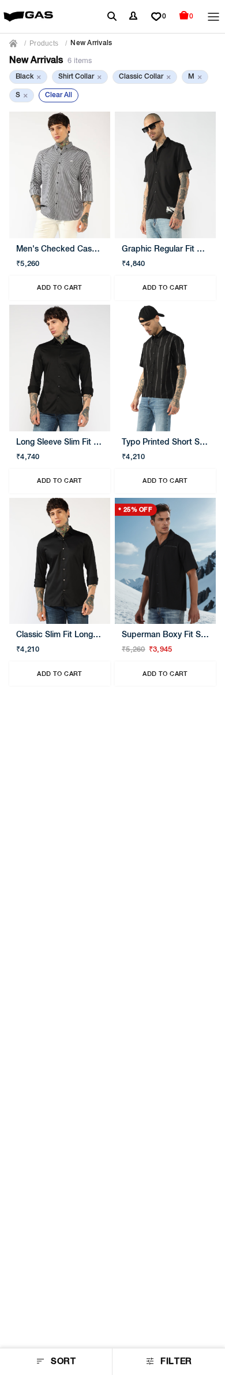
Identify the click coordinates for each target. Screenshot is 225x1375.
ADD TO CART (59, 287)
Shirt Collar (80, 77)
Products (43, 43)
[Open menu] (213, 17)
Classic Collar (145, 77)
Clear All (58, 95)
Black (28, 77)
